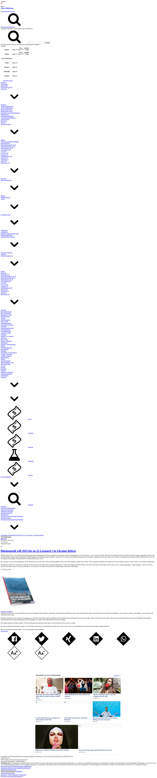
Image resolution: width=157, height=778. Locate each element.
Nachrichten (4, 84)
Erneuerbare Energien (7, 325)
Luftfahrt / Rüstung (6, 356)
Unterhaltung (4, 375)
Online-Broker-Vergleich (8, 237)
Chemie (3, 318)
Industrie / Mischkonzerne (8, 344)
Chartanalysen (5, 119)
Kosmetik (3, 351)
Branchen (3, 178)
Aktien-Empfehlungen (18, 768)
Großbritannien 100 (6, 156)
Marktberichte (5, 114)
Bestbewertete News (7, 109)
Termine (3, 122)
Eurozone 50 (4, 155)
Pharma (3, 367)
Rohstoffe (3, 369)
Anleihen (30, 433)
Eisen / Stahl (4, 321)
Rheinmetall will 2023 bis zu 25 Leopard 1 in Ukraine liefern (38, 550)
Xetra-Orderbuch (15, 766)
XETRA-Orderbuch (6, 252)
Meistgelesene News (7, 111)
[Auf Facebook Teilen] (14, 645)
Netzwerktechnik (6, 364)
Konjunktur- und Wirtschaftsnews (10, 113)
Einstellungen (5, 514)
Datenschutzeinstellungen (8, 771)
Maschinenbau (5, 357)
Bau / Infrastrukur (6, 313)
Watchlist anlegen (6, 518)
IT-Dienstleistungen (6, 347)
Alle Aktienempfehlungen (8, 118)
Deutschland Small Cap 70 (8, 145)
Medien (3, 196)
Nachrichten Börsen (6, 768)
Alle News (4, 89)
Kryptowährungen (6, 477)
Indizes (3, 140)
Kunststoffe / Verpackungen (9, 352)
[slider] (3, 545)
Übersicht (3, 254)
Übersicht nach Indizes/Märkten (10, 141)
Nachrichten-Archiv (11, 769)
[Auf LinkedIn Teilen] (96, 645)
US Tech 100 (4, 153)
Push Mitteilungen (6, 537)
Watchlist (30, 505)
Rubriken (3, 104)
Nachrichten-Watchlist (7, 510)
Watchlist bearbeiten (6, 513)
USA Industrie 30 (6, 150)
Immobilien (4, 343)
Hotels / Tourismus (6, 341)
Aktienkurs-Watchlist (7, 511)
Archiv (3, 199)
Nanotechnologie (6, 361)
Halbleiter (3, 334)
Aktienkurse (4, 230)
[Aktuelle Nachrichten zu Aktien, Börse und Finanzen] (8, 11)
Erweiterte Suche (8, 80)
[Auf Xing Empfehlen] (68, 645)
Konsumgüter (5, 349)
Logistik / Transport (6, 354)
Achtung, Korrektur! (7, 611)
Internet (3, 346)
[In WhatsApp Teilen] (123, 645)
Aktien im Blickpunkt (7, 106)
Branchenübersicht (6, 180)
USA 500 (3, 151)
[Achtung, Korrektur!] (18, 610)
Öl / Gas (3, 365)
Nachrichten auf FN (6, 87)
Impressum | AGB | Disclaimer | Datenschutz (13, 775)
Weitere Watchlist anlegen (8, 508)
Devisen (30, 475)
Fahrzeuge (4, 326)
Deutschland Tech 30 (7, 148)
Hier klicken (4, 631)
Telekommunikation (6, 374)
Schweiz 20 (4, 158)
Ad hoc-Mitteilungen (7, 8)
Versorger (3, 377)
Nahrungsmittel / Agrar (7, 362)
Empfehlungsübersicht (7, 116)
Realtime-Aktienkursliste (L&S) (10, 233)
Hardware (3, 338)
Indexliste (3, 273)
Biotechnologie (5, 316)
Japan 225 (4, 161)
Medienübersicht (5, 197)
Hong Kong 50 (5, 163)
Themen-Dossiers (6, 124)
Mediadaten (19, 771)
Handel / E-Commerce (7, 336)
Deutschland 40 (5, 143)
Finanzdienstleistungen (7, 328)
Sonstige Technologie (7, 372)
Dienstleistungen (5, 320)
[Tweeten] (41, 645)
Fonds (30, 419)
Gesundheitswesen (6, 331)
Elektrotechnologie (6, 323)
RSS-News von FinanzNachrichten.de (12, 776)
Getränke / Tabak (6, 333)
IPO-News (4, 121)
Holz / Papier (4, 339)
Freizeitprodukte (5, 329)
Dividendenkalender (6, 235)
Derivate (30, 447)
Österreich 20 (4, 159)
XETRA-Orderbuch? (7, 256)
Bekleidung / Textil (6, 315)
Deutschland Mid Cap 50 (8, 146)
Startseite (3, 82)
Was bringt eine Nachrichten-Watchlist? (12, 516)
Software (3, 370)
